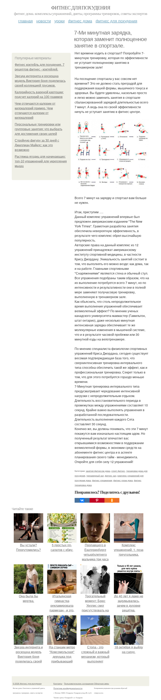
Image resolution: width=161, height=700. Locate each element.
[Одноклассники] (111, 500)
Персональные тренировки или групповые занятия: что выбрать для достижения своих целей (38, 129)
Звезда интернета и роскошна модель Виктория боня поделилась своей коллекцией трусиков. (40, 80)
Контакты (57, 683)
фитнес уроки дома (123, 480)
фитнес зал (110, 475)
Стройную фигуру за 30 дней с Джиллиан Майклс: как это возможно (37, 145)
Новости (43, 21)
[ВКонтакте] (82, 500)
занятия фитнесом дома (98, 470)
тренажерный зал (95, 475)
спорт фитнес (118, 470)
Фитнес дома (80, 21)
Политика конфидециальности (67, 688)
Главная (25, 21)
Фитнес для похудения (80, 7)
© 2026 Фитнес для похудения (27, 683)
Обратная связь (101, 683)
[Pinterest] (97, 500)
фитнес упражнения (102, 480)
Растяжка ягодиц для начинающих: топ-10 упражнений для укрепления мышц (41, 161)
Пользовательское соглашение (79, 683)
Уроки (59, 21)
